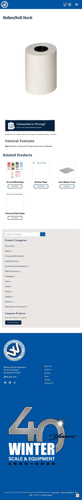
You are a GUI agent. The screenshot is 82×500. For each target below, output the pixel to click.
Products (47, 370)
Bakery (8, 251)
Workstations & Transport (15, 307)
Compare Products (13, 322)
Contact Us (48, 383)
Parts (7, 281)
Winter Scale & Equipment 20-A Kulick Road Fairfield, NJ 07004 (15, 370)
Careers (47, 380)
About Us (48, 366)
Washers (8, 302)
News (46, 376)
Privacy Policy (55, 492)
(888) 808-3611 (10, 377)
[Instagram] (14, 382)
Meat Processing (11, 271)
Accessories (9, 246)
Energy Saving (11, 261)
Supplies (8, 297)
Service (47, 373)
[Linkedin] (10, 382)
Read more (15, 186)
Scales (7, 286)
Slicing (7, 291)
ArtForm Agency (47, 495)
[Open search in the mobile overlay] (25, 234)
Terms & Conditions (67, 492)
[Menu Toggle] (76, 4)
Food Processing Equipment (16, 266)
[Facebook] (5, 382)
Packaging (9, 276)
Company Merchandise (14, 256)
